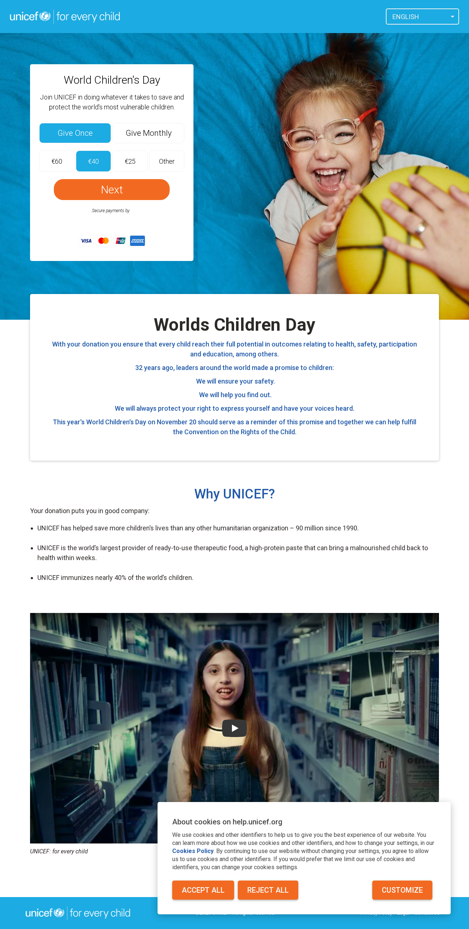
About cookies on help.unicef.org (227, 821)
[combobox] (422, 16)
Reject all (268, 890)
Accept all (203, 890)
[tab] (75, 133)
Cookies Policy (193, 851)
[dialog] (304, 858)
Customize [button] (402, 890)
